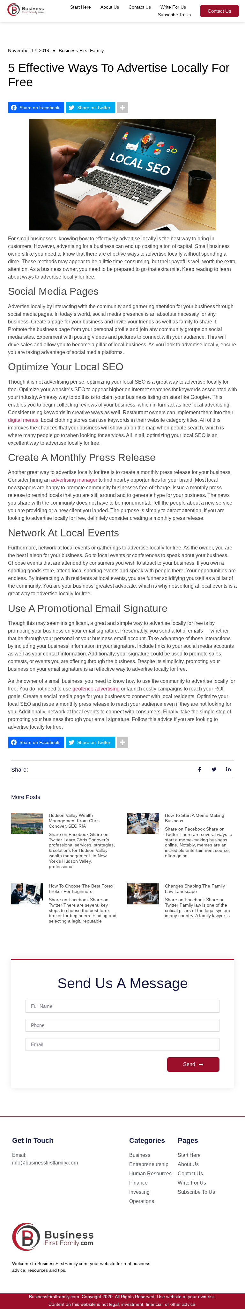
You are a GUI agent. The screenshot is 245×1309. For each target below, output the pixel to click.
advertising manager (74, 480)
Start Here (80, 7)
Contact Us (140, 7)
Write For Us (173, 7)
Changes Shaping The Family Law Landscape (195, 888)
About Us (109, 7)
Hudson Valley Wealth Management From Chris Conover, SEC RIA (74, 821)
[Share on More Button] (122, 107)
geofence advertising (96, 688)
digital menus (23, 420)
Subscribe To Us (174, 14)
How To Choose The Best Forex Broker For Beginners (81, 888)
